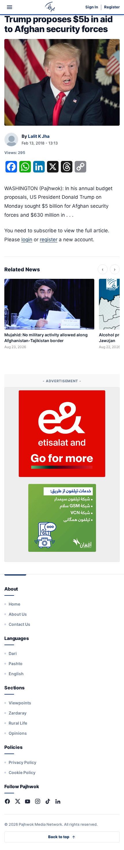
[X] (17, 801)
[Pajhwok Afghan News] (50, 7)
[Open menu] (9, 7)
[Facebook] (7, 801)
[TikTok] (48, 801)
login (26, 239)
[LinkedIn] (58, 801)
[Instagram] (38, 801)
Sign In (91, 7)
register (48, 239)
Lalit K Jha (39, 136)
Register (112, 7)
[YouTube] (28, 801)
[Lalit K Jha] (11, 140)
